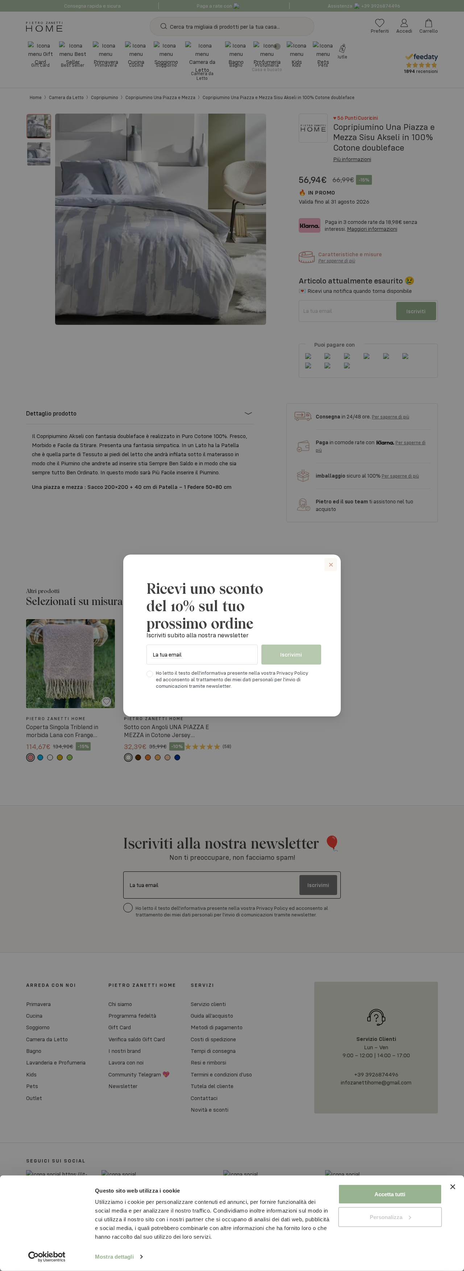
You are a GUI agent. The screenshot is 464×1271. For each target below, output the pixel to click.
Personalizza (386, 1217)
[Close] (330, 564)
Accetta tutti (389, 1194)
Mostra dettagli (114, 1257)
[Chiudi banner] (452, 1194)
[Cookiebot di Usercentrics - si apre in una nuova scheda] (47, 1256)
